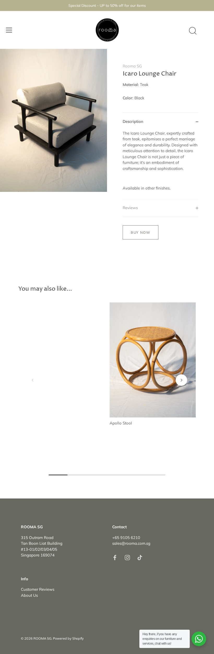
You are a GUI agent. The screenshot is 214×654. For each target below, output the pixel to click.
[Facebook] (114, 557)
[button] (32, 380)
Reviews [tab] (130, 207)
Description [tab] (133, 121)
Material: (131, 84)
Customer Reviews (37, 589)
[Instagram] (127, 557)
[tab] (160, 164)
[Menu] (9, 30)
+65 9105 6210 (126, 537)
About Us (29, 595)
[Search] (192, 31)
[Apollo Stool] (153, 359)
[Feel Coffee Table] (61, 334)
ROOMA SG (42, 638)
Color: (128, 98)
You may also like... (45, 289)
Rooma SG (132, 66)
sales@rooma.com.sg (131, 543)
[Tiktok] (139, 557)
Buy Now (140, 232)
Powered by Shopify (68, 638)
